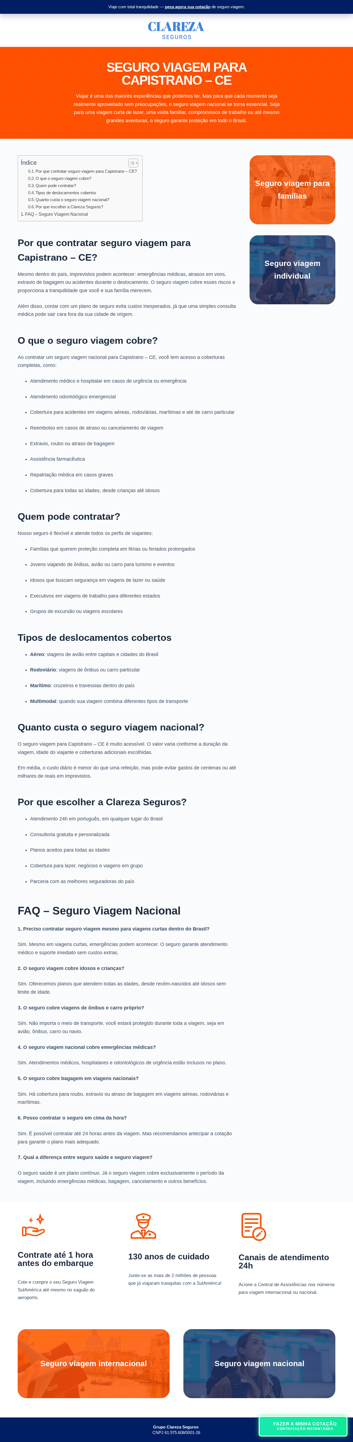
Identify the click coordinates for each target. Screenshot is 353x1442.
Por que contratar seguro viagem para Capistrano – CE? (86, 171)
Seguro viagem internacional (93, 1363)
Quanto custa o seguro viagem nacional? (72, 199)
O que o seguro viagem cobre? (63, 178)
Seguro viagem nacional (259, 1363)
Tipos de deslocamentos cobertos (66, 192)
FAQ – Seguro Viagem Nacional (56, 214)
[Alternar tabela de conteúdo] (130, 163)
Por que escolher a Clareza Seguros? (69, 206)
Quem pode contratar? (56, 185)
